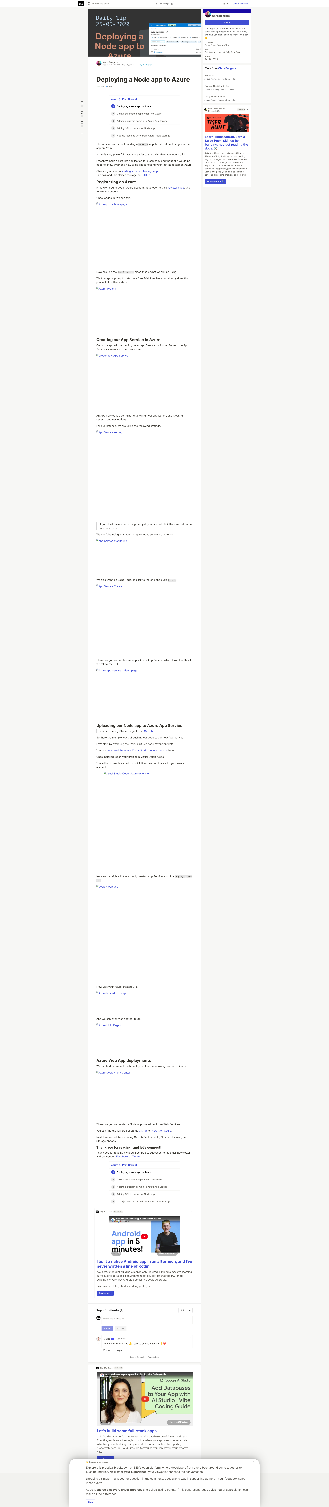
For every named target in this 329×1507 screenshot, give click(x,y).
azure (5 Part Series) (124, 99)
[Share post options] (82, 142)
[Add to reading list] (82, 124)
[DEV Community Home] (81, 3)
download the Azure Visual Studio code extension (137, 750)
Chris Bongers (110, 62)
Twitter (136, 1156)
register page (176, 187)
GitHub (145, 175)
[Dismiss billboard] (253, 1462)
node (100, 86)
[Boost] (82, 133)
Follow (227, 22)
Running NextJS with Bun (219, 87)
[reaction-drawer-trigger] (82, 104)
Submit (107, 1328)
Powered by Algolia (163, 4)
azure (109, 86)
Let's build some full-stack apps (127, 1430)
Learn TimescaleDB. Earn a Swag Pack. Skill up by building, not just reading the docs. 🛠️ (226, 142)
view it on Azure (161, 1130)
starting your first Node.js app (140, 171)
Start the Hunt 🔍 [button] (215, 181)
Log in (225, 3)
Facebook (122, 1156)
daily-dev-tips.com (145, 65)
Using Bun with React (220, 98)
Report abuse (153, 1357)
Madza (107, 1338)
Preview (120, 1328)
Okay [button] (90, 1502)
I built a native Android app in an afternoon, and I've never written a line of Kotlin (144, 1264)
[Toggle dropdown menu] (191, 1212)
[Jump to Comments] (82, 114)
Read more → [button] (105, 1293)
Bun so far (220, 77)
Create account (240, 3)
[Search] (89, 3)
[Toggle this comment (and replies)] (98, 1343)
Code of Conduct (137, 1357)
